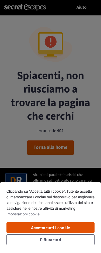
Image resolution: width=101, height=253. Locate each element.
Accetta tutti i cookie (50, 227)
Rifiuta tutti (50, 239)
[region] (50, 217)
